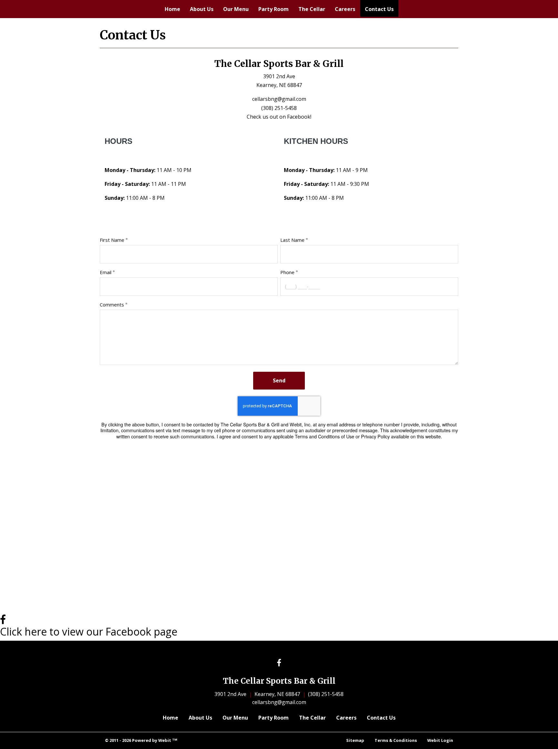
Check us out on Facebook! (279, 116)
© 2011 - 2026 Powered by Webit (141, 740)
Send (279, 380)
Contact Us (381, 9)
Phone (287, 272)
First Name (112, 240)
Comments (112, 304)
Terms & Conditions (396, 740)
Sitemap (355, 740)
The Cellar (311, 9)
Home (172, 9)
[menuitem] (172, 9)
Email (105, 272)
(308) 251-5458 (279, 108)
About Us (201, 9)
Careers (345, 9)
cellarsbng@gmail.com (279, 98)
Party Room (273, 9)
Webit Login (440, 740)
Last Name (292, 240)
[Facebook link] (279, 663)
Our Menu (236, 9)
